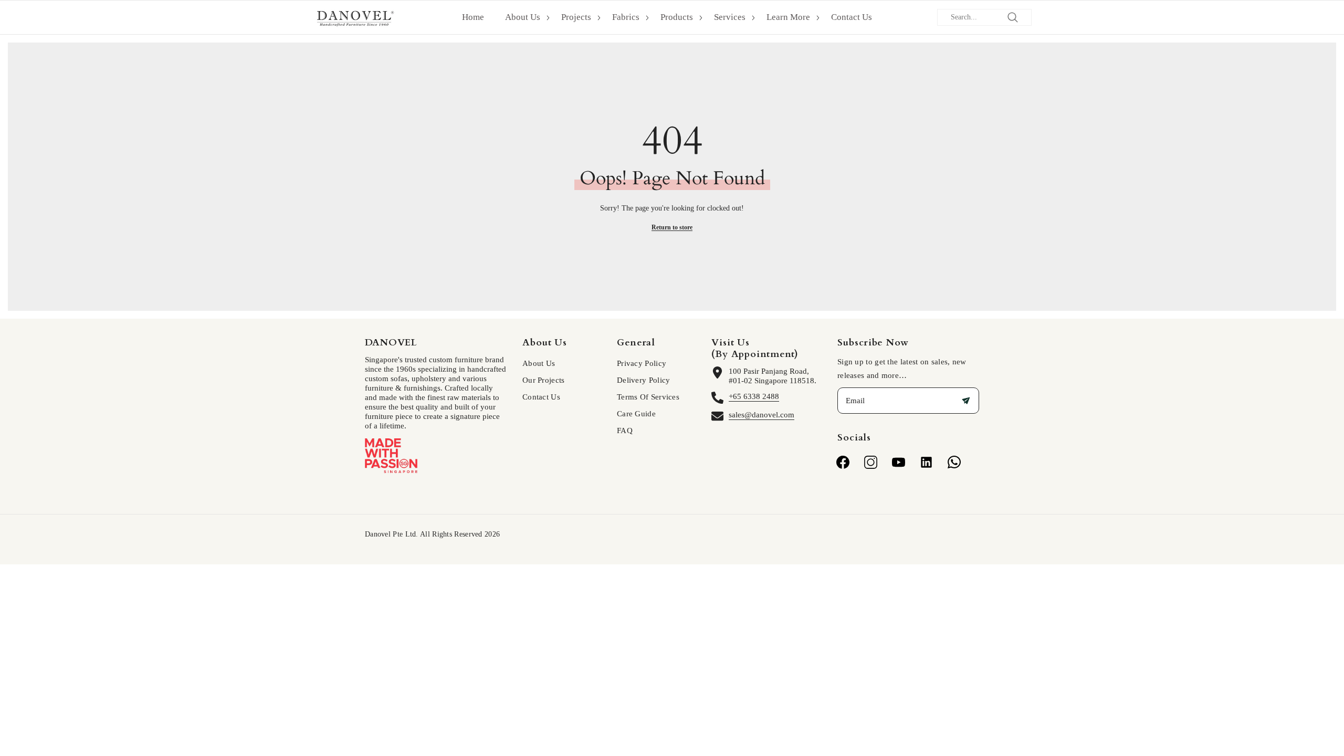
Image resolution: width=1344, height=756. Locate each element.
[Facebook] (843, 462)
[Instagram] (870, 462)
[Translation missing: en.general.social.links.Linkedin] (926, 462)
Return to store (672, 227)
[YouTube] (898, 462)
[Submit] (966, 400)
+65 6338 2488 (754, 396)
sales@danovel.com (761, 415)
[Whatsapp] (954, 462)
